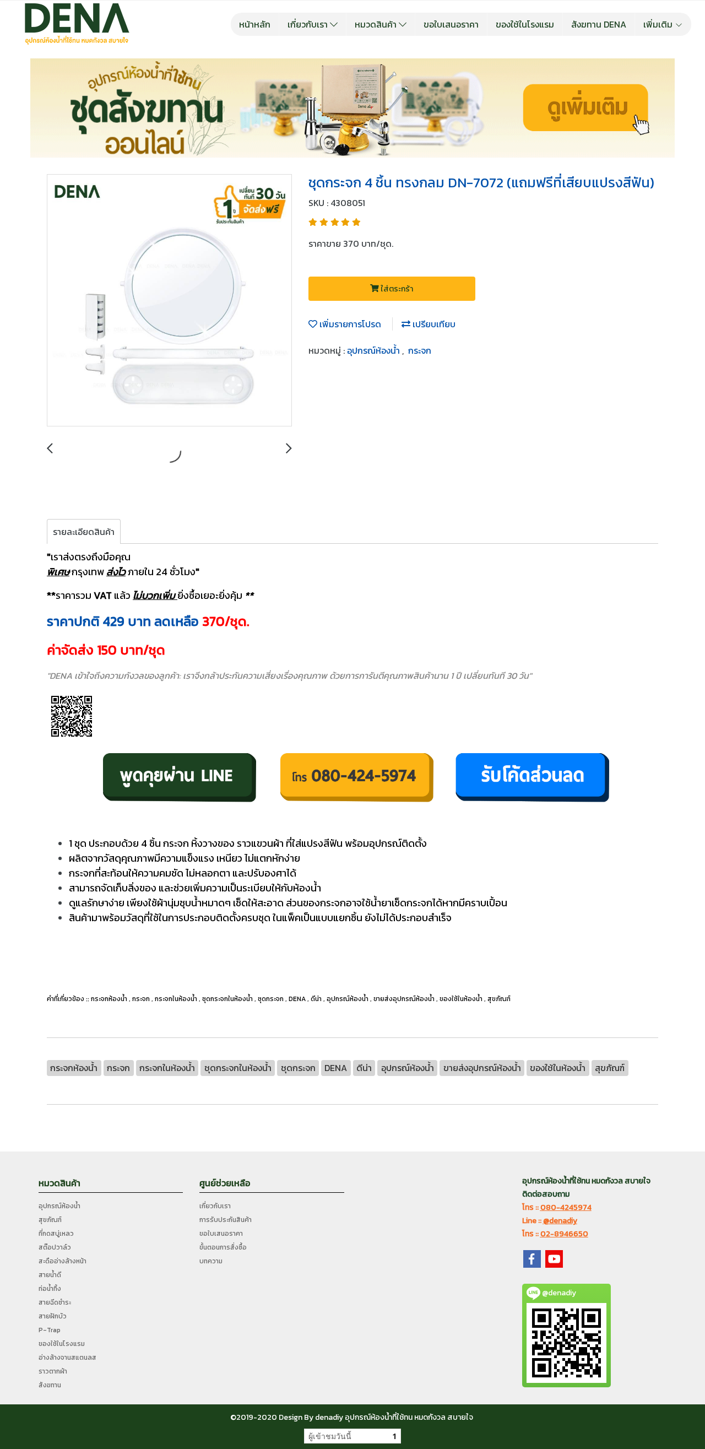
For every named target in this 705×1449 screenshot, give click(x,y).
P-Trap (50, 1330)
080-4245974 (566, 1207)
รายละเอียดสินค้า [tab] (84, 531)
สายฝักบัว (53, 1316)
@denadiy (560, 1220)
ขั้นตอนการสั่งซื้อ (223, 1247)
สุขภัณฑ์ (50, 1220)
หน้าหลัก (254, 24)
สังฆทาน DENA (598, 24)
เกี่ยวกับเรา (309, 24)
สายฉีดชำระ (55, 1302)
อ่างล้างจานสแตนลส (67, 1358)
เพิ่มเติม (659, 24)
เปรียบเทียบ (432, 324)
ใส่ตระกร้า (396, 289)
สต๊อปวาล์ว (55, 1247)
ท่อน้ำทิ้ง (50, 1289)
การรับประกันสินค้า (225, 1220)
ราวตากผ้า (53, 1371)
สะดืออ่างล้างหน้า (62, 1261)
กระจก (419, 350)
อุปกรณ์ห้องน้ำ (374, 350)
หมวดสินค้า (377, 24)
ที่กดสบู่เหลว (56, 1234)
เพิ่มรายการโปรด (349, 324)
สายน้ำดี (50, 1275)
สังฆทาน (50, 1385)
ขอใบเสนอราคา (451, 24)
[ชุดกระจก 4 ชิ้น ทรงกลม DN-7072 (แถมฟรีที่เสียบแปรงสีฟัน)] (169, 301)
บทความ (211, 1261)
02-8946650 (564, 1234)
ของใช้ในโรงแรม (525, 24)
